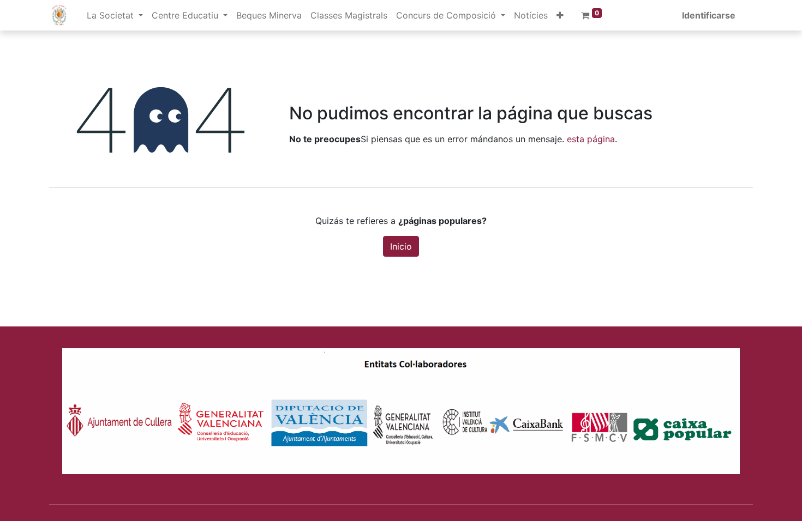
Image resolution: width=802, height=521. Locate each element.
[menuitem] (269, 15)
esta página (591, 139)
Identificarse (708, 15)
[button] (560, 15)
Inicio (401, 246)
